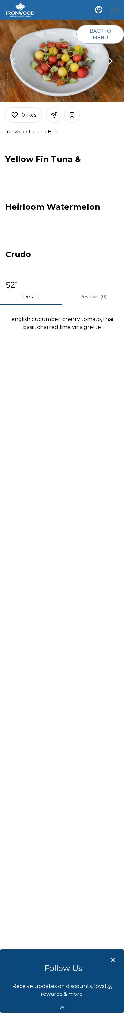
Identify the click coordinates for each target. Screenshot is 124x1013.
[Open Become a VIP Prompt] (62, 1007)
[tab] (31, 297)
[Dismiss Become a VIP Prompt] (113, 960)
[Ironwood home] (34, 10)
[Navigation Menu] (115, 10)
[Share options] (53, 115)
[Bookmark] (72, 115)
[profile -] (99, 10)
